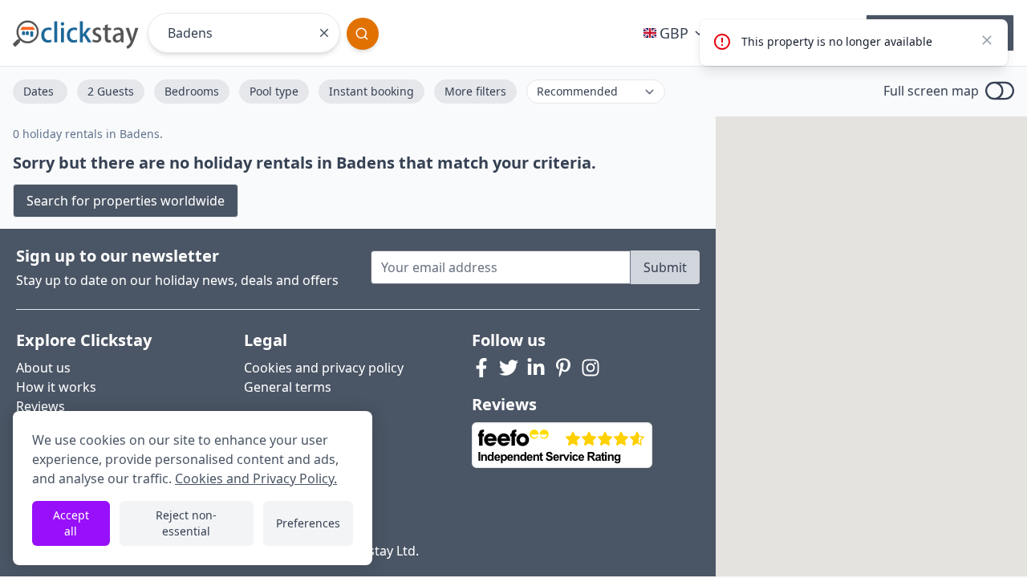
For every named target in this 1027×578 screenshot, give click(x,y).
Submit (665, 267)
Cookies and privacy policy (324, 368)
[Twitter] (508, 367)
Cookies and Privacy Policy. (256, 478)
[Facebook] (481, 367)
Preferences (308, 523)
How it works (56, 387)
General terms (287, 387)
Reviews (40, 406)
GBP (674, 33)
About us (43, 368)
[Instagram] (590, 367)
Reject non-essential (186, 523)
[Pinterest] (563, 367)
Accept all (71, 523)
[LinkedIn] (536, 367)
